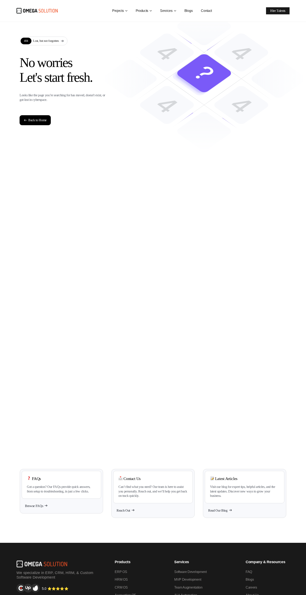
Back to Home (37, 120)
